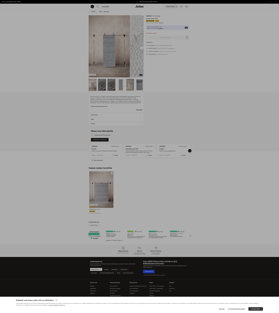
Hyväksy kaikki (255, 309)
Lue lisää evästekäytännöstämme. (56, 305)
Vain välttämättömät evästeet (236, 309)
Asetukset (222, 309)
